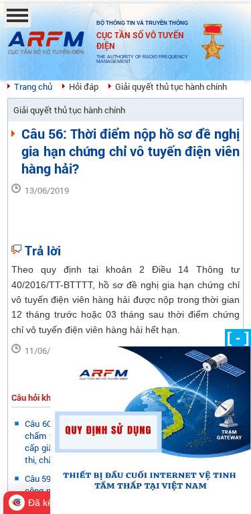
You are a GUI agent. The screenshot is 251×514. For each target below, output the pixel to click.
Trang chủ (33, 86)
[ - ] (238, 337)
